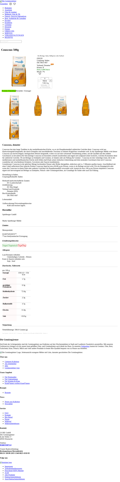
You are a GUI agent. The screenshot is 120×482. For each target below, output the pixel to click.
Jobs (6, 366)
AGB (7, 473)
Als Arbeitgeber (10, 364)
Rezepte (8, 393)
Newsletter (9, 404)
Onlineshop (85, 346)
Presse (7, 419)
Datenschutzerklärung (13, 477)
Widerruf (8, 421)
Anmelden (4, 4)
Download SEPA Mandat (14, 471)
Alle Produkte (10, 475)
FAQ (6, 413)
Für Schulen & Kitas (12, 381)
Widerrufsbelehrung (12, 424)
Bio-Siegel (9, 417)
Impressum (9, 466)
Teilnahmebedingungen (13, 468)
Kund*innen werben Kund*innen (17, 383)
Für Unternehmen (11, 379)
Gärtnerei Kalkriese (12, 362)
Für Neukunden (10, 377)
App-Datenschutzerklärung (15, 479)
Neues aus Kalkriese (12, 402)
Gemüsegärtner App (12, 368)
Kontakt (8, 415)
